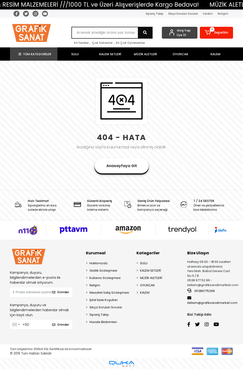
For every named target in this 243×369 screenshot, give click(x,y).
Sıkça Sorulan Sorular (183, 14)
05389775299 (204, 291)
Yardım (208, 14)
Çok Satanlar (102, 43)
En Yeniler (81, 43)
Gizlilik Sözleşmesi (103, 270)
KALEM (145, 292)
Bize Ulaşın (198, 253)
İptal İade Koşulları (103, 300)
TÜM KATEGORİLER (37, 54)
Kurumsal (96, 253)
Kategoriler (148, 253)
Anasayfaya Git (121, 166)
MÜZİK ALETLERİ (151, 278)
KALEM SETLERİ (150, 270)
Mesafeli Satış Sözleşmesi (109, 292)
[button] (216, 33)
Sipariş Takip (155, 14)
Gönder (63, 292)
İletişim (223, 14)
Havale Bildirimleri (103, 322)
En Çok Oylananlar (130, 43)
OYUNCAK (147, 285)
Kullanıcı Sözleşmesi (105, 278)
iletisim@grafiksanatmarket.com (212, 303)
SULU (143, 263)
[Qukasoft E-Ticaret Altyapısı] (121, 364)
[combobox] (15, 324)
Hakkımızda (98, 263)
